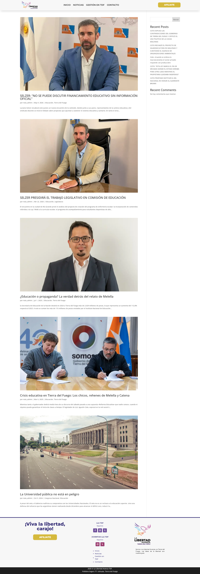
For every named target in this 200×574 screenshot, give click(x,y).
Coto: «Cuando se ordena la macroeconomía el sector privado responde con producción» (163, 60)
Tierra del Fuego (60, 103)
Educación (49, 103)
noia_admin (27, 103)
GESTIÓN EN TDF (95, 5)
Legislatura (59, 202)
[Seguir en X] (105, 530)
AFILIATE (169, 5)
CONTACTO (113, 5)
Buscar (176, 19)
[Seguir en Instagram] (100, 530)
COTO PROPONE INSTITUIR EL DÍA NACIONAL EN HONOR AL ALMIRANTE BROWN (164, 81)
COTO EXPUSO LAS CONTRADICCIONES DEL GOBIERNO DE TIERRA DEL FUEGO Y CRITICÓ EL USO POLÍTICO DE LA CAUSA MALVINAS (164, 36)
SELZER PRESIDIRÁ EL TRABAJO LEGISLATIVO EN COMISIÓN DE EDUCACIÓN (73, 198)
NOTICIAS (78, 5)
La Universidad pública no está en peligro (49, 494)
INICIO (67, 5)
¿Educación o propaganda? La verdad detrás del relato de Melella (66, 296)
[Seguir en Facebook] (95, 530)
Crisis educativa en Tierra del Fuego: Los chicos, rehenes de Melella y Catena (75, 395)
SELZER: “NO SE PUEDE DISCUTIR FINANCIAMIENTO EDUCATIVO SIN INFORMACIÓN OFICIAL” (79, 97)
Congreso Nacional (52, 498)
